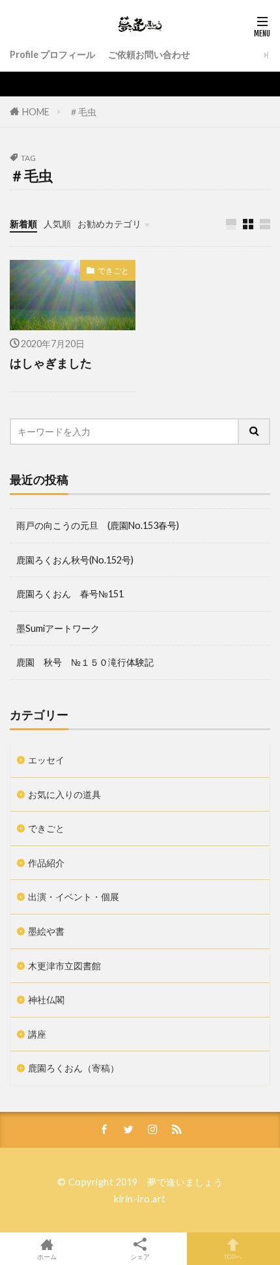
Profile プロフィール (52, 54)
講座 (37, 1034)
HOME (35, 111)
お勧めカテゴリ (109, 223)
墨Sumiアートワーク (58, 628)
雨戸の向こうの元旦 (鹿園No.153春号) (97, 525)
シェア (140, 1256)
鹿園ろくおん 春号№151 (70, 593)
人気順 (57, 223)
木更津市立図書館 (64, 965)
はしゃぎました (51, 363)
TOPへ (233, 1256)
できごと (113, 271)
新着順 (23, 223)
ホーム (47, 1256)
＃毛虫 (82, 111)
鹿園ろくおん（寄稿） (73, 1067)
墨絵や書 (46, 931)
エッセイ (46, 759)
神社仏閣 (46, 999)
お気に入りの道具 (64, 794)
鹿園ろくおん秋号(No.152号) (74, 559)
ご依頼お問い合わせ (149, 54)
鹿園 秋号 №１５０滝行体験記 (85, 662)
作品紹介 (46, 862)
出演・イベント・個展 (73, 896)
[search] (254, 431)
